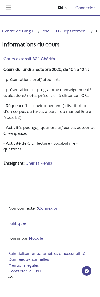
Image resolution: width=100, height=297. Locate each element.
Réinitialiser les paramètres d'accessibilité (46, 253)
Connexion (85, 7)
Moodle (36, 238)
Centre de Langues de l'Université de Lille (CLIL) (19, 31)
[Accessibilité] (86, 271)
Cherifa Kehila (39, 163)
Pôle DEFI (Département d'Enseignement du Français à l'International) (65, 31)
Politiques (17, 223)
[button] (63, 7)
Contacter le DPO (24, 271)
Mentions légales (23, 265)
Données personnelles (28, 259)
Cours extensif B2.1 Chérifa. (29, 58)
